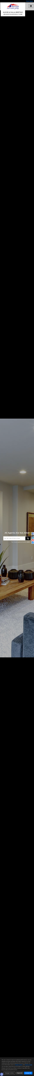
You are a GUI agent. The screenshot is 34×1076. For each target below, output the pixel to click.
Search (28, 538)
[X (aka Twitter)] (33, 536)
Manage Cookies (9, 1073)
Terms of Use (28, 1064)
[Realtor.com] (33, 540)
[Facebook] (33, 533)
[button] (1, 1074)
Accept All (28, 1073)
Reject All (19, 1073)
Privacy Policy (18, 1064)
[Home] (13, 7)
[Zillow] (33, 542)
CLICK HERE (26, 542)
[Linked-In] (33, 538)
